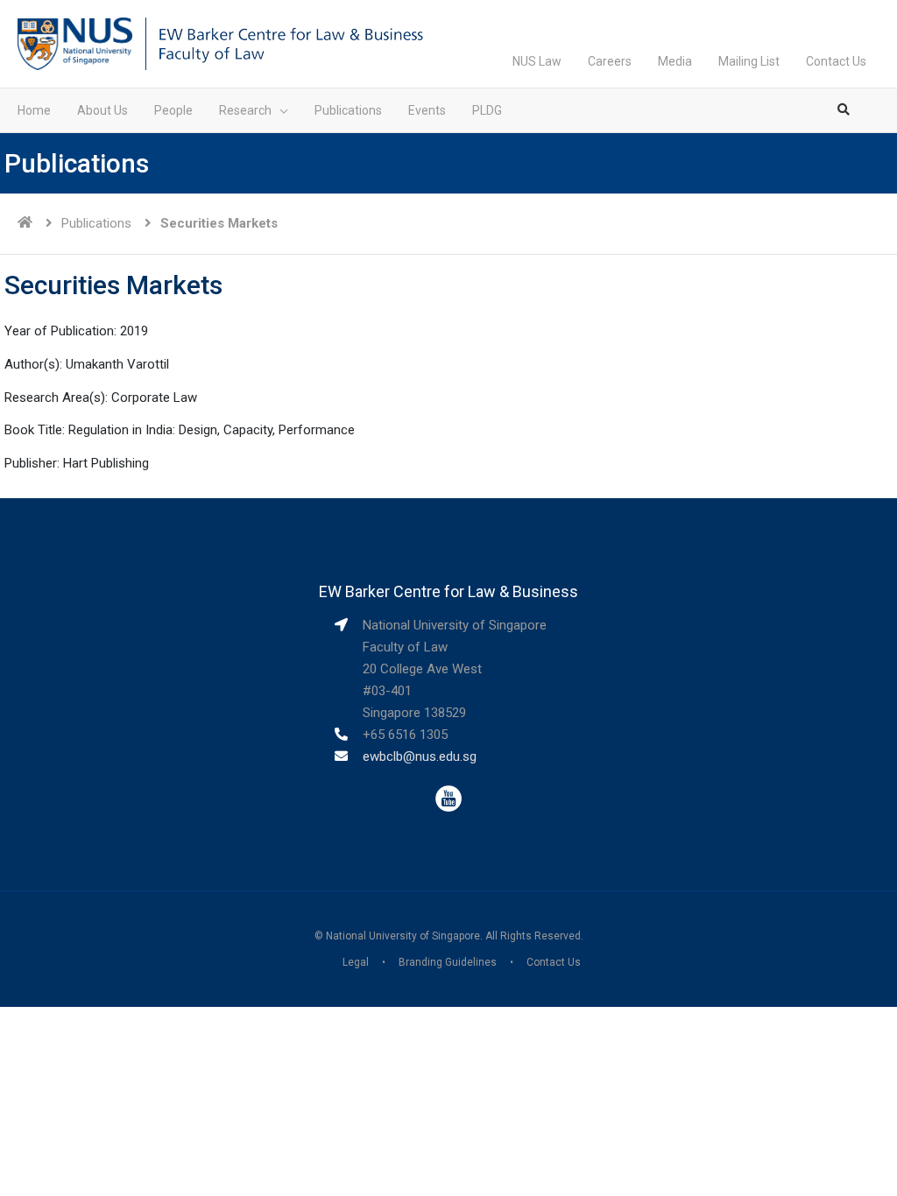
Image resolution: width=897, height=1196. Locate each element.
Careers (610, 61)
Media (675, 61)
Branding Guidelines (448, 962)
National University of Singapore (403, 936)
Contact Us (836, 61)
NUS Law (537, 61)
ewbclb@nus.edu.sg (420, 756)
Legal (356, 962)
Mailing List (749, 61)
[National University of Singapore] (75, 43)
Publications (96, 223)
